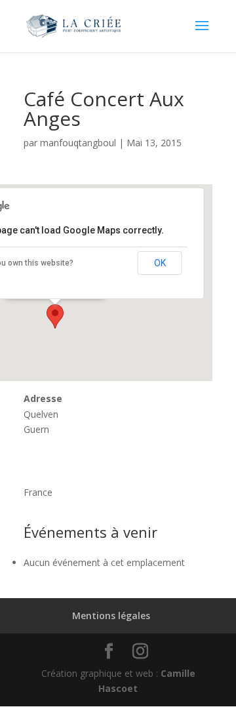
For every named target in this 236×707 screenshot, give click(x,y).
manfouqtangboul (78, 142)
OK (160, 263)
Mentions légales (111, 615)
